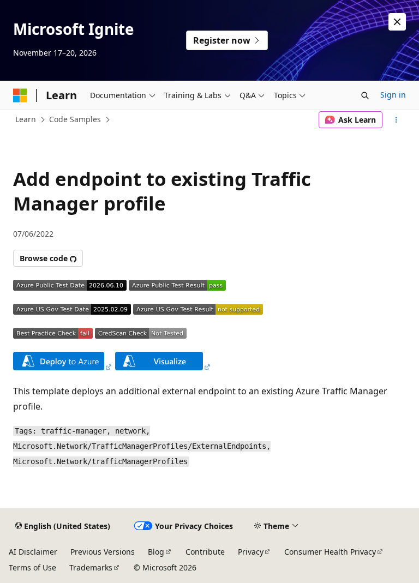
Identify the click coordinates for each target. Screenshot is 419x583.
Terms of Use (32, 567)
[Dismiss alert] (397, 22)
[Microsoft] (20, 95)
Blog (156, 551)
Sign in (393, 94)
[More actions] (396, 120)
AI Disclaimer (33, 551)
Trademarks (90, 567)
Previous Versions (102, 551)
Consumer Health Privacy (330, 551)
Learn (25, 119)
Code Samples (75, 119)
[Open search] (365, 95)
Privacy (251, 551)
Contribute (205, 551)
